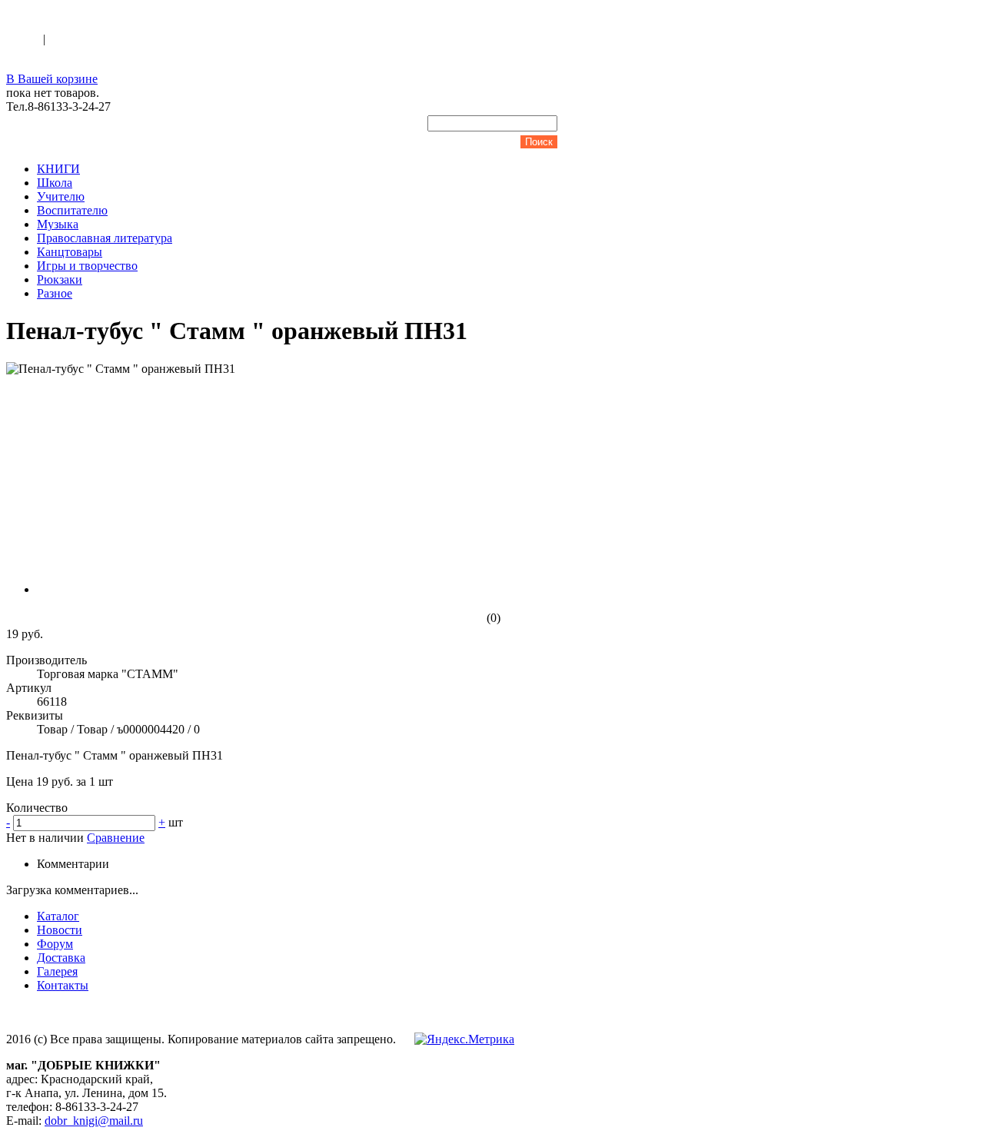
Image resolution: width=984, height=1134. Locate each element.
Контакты (62, 985)
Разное (54, 293)
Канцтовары (69, 251)
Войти (24, 38)
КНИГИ (58, 168)
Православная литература (104, 237)
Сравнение (116, 837)
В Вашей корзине (52, 78)
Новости (59, 929)
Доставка (61, 957)
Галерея (57, 971)
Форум (55, 943)
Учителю (61, 196)
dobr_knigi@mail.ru (94, 1120)
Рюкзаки (59, 279)
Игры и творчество (87, 265)
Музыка (57, 224)
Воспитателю (72, 210)
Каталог (58, 916)
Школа (54, 182)
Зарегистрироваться (100, 38)
